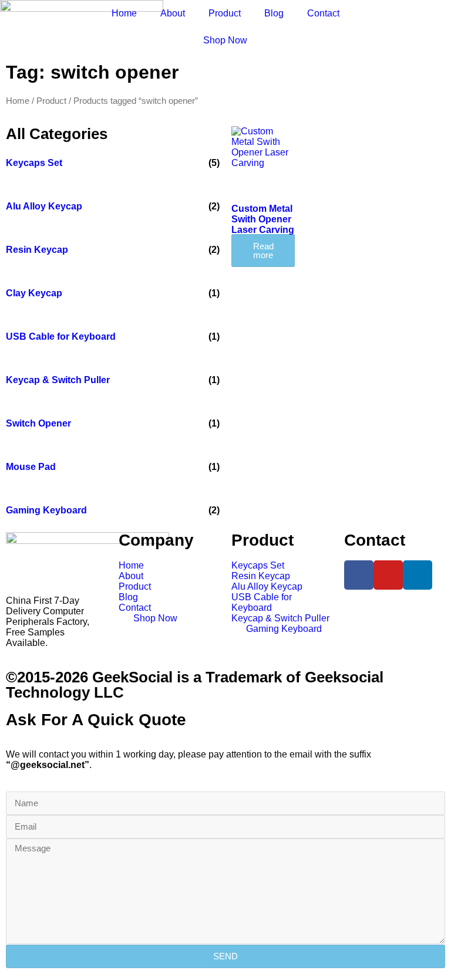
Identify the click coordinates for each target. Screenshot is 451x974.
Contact (323, 13)
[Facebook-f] (358, 575)
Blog (274, 13)
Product (224, 13)
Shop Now (225, 40)
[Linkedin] (417, 575)
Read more (263, 250)
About (172, 13)
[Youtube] (388, 575)
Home (124, 13)
